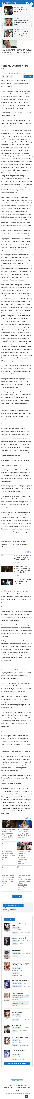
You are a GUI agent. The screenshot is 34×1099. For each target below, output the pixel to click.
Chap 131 (15, 956)
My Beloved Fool (16, 1025)
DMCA (17, 1090)
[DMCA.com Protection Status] (17, 1080)
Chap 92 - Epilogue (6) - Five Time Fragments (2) (20, 996)
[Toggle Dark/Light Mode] (11, 76)
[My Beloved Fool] (7, 1029)
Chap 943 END (16, 1015)
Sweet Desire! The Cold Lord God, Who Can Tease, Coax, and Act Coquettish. (20, 964)
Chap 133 (15, 1030)
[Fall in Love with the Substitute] (7, 1041)
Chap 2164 (15, 973)
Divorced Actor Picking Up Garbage (19, 1051)
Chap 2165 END (16, 968)
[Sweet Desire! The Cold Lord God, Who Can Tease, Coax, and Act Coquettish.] (7, 967)
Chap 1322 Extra (17, 986)
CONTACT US (8, 1088)
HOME (10, 1085)
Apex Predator (16, 950)
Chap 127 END (16, 1040)
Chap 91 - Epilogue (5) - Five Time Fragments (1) (20, 1002)
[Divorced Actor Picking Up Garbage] (7, 1054)
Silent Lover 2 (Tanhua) (19, 938)
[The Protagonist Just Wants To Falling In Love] (7, 1014)
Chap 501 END (16, 927)
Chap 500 (15, 932)
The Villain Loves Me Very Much (21, 980)
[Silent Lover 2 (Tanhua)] (7, 942)
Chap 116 (15, 943)
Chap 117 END (16, 940)
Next (30, 76)
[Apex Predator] (7, 954)
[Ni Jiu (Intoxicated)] (7, 997)
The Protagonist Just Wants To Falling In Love (20, 1011)
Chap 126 (15, 1045)
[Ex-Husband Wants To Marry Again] (7, 927)
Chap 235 (15, 1059)
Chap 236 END (16, 1054)
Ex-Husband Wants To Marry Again (20, 924)
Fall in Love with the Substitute (21, 1037)
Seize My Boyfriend (14, 73)
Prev (26, 76)
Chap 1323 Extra (17, 983)
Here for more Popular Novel (17, 1063)
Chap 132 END (16, 953)
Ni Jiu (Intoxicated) (17, 993)
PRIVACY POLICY (21, 1085)
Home (5, 73)
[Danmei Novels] (9, 3)
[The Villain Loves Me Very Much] (7, 984)
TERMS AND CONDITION (23, 1088)
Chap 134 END (16, 1028)
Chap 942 (15, 1020)
